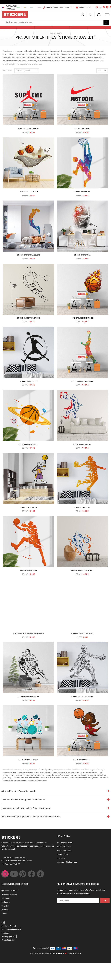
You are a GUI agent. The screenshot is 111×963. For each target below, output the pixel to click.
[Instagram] (5, 873)
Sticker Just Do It (82, 129)
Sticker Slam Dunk (82, 507)
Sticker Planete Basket (28, 444)
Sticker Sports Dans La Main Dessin (28, 634)
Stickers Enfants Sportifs (82, 634)
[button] (82, 14)
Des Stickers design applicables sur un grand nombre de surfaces (31, 816)
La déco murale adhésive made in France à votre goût (25, 808)
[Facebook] (31, 873)
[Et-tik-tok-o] (40, 873)
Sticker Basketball (82, 255)
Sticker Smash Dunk (28, 570)
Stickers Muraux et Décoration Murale (18, 791)
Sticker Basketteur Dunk (82, 381)
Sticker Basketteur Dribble (28, 318)
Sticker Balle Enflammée (82, 318)
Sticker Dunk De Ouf (82, 192)
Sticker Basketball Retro (28, 697)
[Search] (106, 22)
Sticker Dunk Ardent (82, 444)
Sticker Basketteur (28, 507)
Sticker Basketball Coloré (28, 255)
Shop (59, 33)
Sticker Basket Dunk (28, 381)
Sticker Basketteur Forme (82, 570)
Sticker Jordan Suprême (28, 129)
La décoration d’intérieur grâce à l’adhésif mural (23, 799)
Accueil (52, 33)
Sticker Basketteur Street (82, 697)
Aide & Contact (85, 7)
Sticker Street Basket (28, 192)
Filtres (9, 70)
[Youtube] (13, 873)
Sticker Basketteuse (82, 760)
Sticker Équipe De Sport (28, 760)
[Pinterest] (22, 873)
